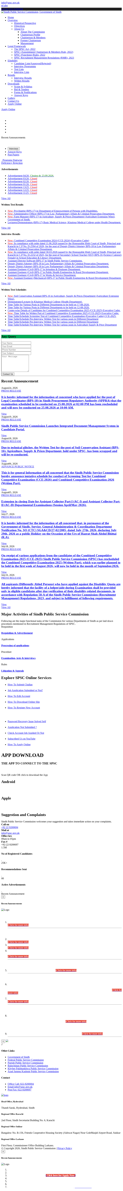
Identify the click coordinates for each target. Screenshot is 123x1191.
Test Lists (19, 69)
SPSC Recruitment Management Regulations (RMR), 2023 (44, 57)
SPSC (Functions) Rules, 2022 (29, 55)
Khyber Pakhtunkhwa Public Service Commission (33, 1068)
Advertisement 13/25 (22, 187)
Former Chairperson (30, 40)
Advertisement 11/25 (22, 193)
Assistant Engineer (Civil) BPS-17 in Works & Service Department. (42, 275)
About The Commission (32, 31)
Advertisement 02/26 (22, 181)
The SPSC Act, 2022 (24, 49)
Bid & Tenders (21, 89)
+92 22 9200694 (9, 827)
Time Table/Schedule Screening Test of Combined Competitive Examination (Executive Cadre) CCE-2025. (62, 316)
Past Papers (13, 154)
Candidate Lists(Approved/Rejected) (32, 63)
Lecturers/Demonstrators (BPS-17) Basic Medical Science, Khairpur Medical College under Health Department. (64, 222)
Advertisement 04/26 (31, 175)
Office (21, 1084)
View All (5, 198)
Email (20, 1086)
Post (19, 1089)
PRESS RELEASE (11, 390)
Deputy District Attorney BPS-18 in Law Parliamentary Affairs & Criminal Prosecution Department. (58, 263)
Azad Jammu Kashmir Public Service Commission (33, 1071)
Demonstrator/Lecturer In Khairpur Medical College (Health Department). (45, 301)
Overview (13, 20)
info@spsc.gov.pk (10, 2)
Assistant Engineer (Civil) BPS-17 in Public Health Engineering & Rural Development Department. (58, 272)
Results (11, 75)
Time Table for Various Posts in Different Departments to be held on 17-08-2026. (49, 304)
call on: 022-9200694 (12, 9)
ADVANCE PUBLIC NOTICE (17, 466)
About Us (19, 29)
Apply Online (15, 104)
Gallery (11, 98)
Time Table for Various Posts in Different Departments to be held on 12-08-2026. (49, 307)
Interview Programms (25, 66)
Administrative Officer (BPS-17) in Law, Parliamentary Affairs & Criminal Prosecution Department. (61, 213)
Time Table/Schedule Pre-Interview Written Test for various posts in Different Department (53, 319)
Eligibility (13, 60)
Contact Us (13, 101)
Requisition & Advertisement (17, 633)
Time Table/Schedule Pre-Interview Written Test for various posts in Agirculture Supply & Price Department (62, 324)
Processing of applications (15, 645)
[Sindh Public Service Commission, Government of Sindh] (31, 12)
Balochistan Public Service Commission (28, 1065)
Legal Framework (17, 46)
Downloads (13, 83)
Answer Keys (21, 95)
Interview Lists (21, 72)
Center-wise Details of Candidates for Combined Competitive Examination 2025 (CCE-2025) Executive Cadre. (64, 310)
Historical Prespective (25, 23)
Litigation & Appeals (12, 670)
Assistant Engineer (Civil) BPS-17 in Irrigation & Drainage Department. (44, 269)
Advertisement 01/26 (22, 184)
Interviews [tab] (13, 149)
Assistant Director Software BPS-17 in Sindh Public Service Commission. (45, 260)
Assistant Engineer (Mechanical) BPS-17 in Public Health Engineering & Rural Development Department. (64, 278)
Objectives (19, 26)
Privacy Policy (64, 1148)
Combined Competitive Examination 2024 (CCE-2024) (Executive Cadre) (48, 240)
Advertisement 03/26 (22, 178)
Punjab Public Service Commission (25, 1062)
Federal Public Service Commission (26, 1060)
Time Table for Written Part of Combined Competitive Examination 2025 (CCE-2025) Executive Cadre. (63, 313)
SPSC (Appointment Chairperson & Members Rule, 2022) (43, 52)
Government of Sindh (19, 1057)
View (4, 413)
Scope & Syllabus (23, 86)
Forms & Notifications (25, 92)
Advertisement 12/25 (22, 190)
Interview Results (23, 78)
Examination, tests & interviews (18, 658)
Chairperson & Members (32, 37)
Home (11, 17)
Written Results (21, 80)
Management (27, 43)
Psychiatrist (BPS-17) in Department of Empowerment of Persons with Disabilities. (53, 211)
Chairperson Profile (30, 34)
